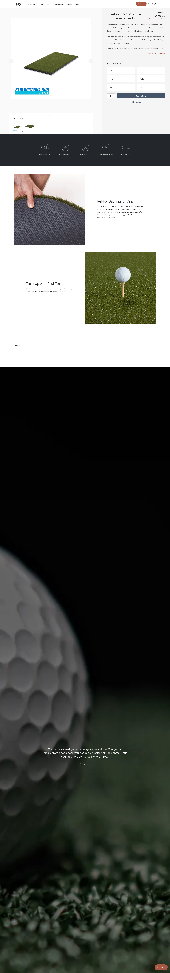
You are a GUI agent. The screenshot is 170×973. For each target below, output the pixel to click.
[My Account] (152, 4)
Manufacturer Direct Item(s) (156, 53)
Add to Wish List (136, 102)
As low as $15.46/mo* (157, 19)
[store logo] (18, 4)
